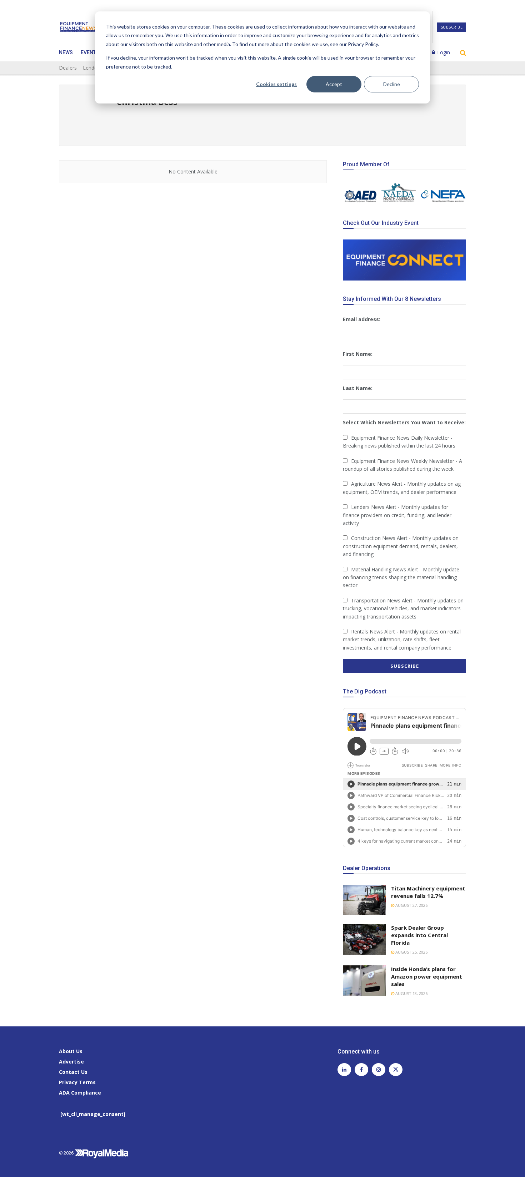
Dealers (68, 67)
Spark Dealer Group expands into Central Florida (419, 935)
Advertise (71, 1061)
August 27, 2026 (411, 905)
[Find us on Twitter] (395, 1069)
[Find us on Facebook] (361, 1069)
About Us (70, 1051)
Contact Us (73, 1072)
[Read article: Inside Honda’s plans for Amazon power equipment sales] (364, 980)
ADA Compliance (80, 1092)
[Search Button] (463, 52)
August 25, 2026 (411, 952)
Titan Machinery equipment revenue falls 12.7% (428, 892)
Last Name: (357, 388)
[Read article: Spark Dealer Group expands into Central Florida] (364, 939)
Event (88, 52)
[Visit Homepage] (78, 27)
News (66, 52)
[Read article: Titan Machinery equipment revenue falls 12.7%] (364, 900)
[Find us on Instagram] (378, 1069)
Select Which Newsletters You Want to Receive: (404, 422)
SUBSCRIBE (452, 27)
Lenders (92, 67)
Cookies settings (276, 84)
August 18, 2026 (411, 993)
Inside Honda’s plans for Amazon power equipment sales (426, 976)
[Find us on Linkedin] (344, 1069)
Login (443, 52)
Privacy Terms (77, 1082)
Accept (334, 84)
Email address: (361, 319)
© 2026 (67, 1153)
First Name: (357, 353)
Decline (391, 84)
